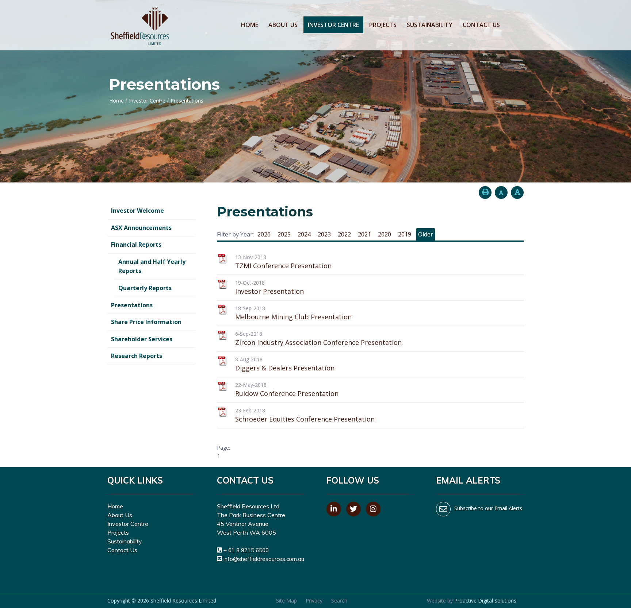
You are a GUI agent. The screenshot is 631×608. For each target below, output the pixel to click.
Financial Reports (136, 244)
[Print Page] (485, 192)
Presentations (132, 305)
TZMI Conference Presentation (283, 265)
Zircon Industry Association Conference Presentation (318, 342)
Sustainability (429, 25)
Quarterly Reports (145, 288)
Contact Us (481, 25)
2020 (384, 234)
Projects (383, 25)
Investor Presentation (269, 291)
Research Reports (136, 356)
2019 (404, 234)
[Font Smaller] (501, 192)
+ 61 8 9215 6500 (246, 550)
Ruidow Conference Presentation (287, 393)
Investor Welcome (137, 211)
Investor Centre (333, 25)
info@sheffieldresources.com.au (263, 558)
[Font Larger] (517, 192)
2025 (284, 234)
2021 (364, 234)
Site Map (286, 600)
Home (249, 25)
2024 (304, 234)
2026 (264, 234)
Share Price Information (146, 322)
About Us (283, 25)
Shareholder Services (141, 339)
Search (339, 600)
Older (425, 234)
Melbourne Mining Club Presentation (293, 316)
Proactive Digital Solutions (485, 600)
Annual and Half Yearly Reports (152, 266)
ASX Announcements (141, 228)
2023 (324, 234)
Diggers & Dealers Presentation (284, 367)
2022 (344, 234)
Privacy (314, 600)
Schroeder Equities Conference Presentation (305, 419)
